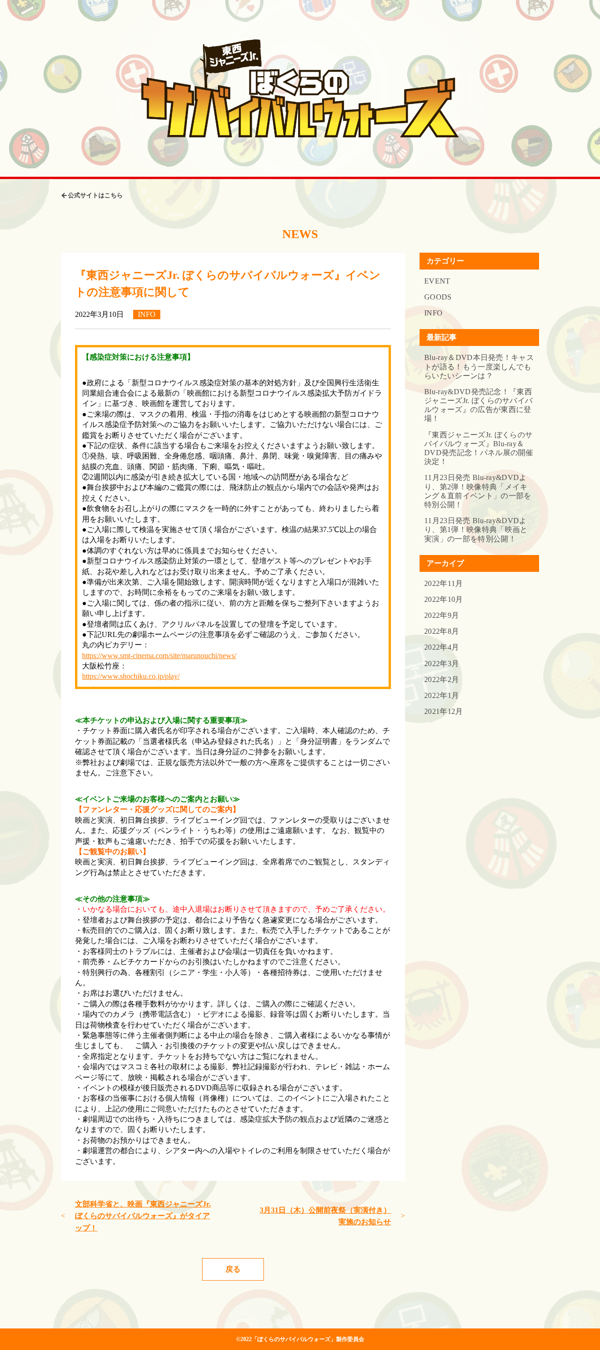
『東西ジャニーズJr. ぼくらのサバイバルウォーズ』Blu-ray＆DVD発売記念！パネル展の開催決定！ (478, 448)
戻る (232, 1269)
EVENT (437, 281)
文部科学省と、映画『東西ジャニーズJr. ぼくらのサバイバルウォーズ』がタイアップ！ (143, 1216)
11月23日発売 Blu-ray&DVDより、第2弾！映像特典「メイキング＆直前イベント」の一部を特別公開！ (477, 491)
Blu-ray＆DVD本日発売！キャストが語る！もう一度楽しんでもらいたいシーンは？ (479, 366)
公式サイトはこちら (95, 195)
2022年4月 (441, 647)
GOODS (438, 297)
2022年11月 (443, 583)
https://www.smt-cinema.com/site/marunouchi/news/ (159, 656)
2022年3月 (441, 664)
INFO (433, 313)
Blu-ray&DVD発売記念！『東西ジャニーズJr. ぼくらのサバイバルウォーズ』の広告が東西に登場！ (478, 405)
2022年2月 (441, 679)
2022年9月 (441, 615)
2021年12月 (443, 711)
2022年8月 (441, 631)
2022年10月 (443, 599)
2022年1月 (441, 695)
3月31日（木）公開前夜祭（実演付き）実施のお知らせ (325, 1216)
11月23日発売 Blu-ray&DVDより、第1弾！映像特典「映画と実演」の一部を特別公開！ (475, 529)
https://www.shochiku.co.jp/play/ (131, 676)
